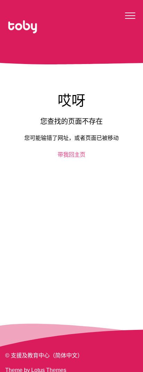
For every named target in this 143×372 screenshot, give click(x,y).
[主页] (22, 26)
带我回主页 (71, 155)
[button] (130, 15)
